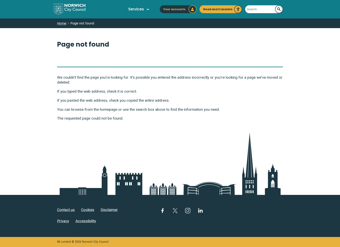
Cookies (87, 209)
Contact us (66, 209)
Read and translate (218, 10)
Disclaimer (109, 209)
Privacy (63, 221)
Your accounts (174, 9)
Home (61, 23)
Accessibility (85, 221)
